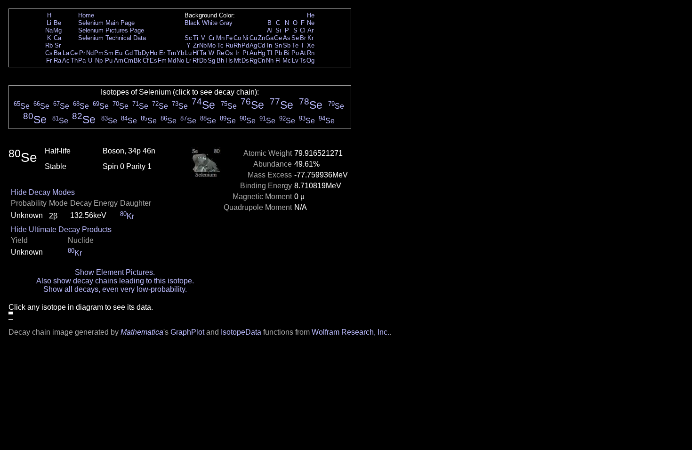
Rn (310, 52)
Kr (310, 37)
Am (118, 60)
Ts (302, 60)
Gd (129, 52)
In (269, 45)
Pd (245, 45)
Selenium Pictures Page (111, 30)
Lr (188, 60)
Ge (278, 37)
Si (278, 30)
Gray (226, 22)
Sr (58, 45)
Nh (270, 60)
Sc (188, 37)
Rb (49, 45)
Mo (211, 45)
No (180, 60)
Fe (229, 37)
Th (74, 60)
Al (270, 30)
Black (192, 22)
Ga (270, 37)
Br (303, 37)
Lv (295, 60)
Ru (229, 45)
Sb (286, 45)
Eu (118, 52)
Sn (278, 45)
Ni (245, 37)
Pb (278, 52)
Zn (261, 37)
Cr (212, 37)
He (310, 15)
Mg (57, 30)
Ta (203, 52)
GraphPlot (187, 332)
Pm (99, 52)
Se (295, 37)
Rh (237, 45)
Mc (286, 60)
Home (86, 15)
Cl (303, 30)
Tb (137, 52)
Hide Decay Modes (43, 192)
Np (99, 60)
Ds (245, 60)
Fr (49, 60)
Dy (145, 52)
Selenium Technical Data (112, 37)
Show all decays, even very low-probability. (115, 289)
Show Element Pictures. (115, 272)
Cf (146, 60)
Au (253, 52)
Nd (90, 52)
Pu (109, 60)
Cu (253, 37)
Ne (310, 22)
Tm (171, 52)
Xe (310, 45)
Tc (220, 45)
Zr (196, 45)
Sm (108, 52)
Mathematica (142, 332)
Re (220, 52)
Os (229, 52)
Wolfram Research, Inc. (350, 332)
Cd (261, 45)
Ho (153, 52)
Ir (237, 52)
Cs (49, 52)
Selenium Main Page (106, 22)
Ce (74, 52)
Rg (253, 60)
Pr (82, 52)
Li (49, 22)
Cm (128, 60)
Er (162, 52)
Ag (253, 45)
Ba (57, 52)
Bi (287, 52)
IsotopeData (241, 332)
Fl (278, 60)
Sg (211, 60)
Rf (196, 60)
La (66, 52)
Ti (195, 37)
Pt (245, 52)
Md (172, 60)
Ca (57, 37)
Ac (66, 60)
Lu (188, 52)
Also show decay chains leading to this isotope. (115, 281)
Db (203, 60)
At (303, 52)
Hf (196, 52)
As (286, 37)
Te (295, 45)
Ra (57, 60)
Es (153, 60)
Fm (162, 60)
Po (295, 52)
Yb (180, 52)
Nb (203, 45)
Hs (229, 60)
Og (310, 60)
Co (237, 37)
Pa (82, 60)
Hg (261, 52)
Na (49, 30)
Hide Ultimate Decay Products (61, 229)
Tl (269, 52)
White (209, 22)
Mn (220, 37)
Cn (261, 60)
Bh (220, 60)
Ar (310, 30)
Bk (137, 60)
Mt (237, 60)
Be (57, 22)
